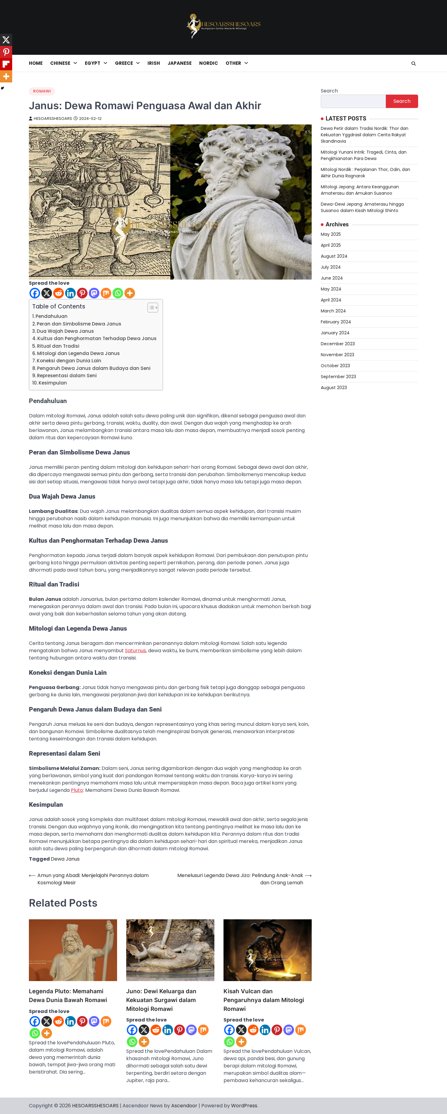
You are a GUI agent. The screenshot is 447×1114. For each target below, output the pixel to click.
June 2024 (332, 278)
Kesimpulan (53, 383)
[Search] (413, 63)
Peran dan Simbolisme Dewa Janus (79, 324)
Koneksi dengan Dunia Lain (69, 360)
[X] (46, 293)
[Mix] (106, 293)
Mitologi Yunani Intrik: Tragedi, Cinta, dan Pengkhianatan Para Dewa (364, 155)
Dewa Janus (65, 858)
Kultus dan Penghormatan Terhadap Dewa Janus (97, 338)
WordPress (244, 1105)
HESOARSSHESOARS (53, 118)
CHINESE (60, 63)
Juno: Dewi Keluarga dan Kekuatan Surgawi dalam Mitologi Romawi (161, 1000)
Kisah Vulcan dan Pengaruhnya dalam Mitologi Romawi (264, 1000)
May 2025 (331, 234)
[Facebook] (34, 293)
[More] (129, 293)
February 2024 (336, 322)
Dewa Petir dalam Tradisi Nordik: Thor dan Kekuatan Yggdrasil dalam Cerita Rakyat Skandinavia (364, 134)
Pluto (77, 790)
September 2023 (338, 377)
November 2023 (337, 355)
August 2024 (334, 256)
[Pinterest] (82, 293)
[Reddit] (58, 293)
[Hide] (2, 88)
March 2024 (333, 311)
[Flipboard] (6, 64)
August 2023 (334, 388)
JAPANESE (180, 63)
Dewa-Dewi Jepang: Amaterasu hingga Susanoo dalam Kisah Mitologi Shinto (362, 207)
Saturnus (135, 650)
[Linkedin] (70, 293)
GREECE (124, 63)
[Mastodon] (94, 293)
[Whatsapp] (118, 293)
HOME (36, 63)
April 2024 (331, 300)
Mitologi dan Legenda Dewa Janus (78, 353)
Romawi (42, 91)
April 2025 (331, 245)
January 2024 (335, 333)
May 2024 (331, 289)
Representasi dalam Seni (67, 375)
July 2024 (331, 267)
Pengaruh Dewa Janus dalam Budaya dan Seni (94, 368)
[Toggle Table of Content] (150, 307)
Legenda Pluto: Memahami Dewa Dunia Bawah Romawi (68, 996)
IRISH (153, 63)
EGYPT (92, 63)
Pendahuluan (52, 316)
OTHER (233, 63)
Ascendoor (184, 1105)
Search (329, 90)
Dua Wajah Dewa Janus (65, 331)
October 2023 (335, 366)
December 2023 (338, 344)
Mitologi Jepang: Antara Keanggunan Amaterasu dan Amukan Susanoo (360, 190)
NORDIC (208, 63)
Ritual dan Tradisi (58, 346)
